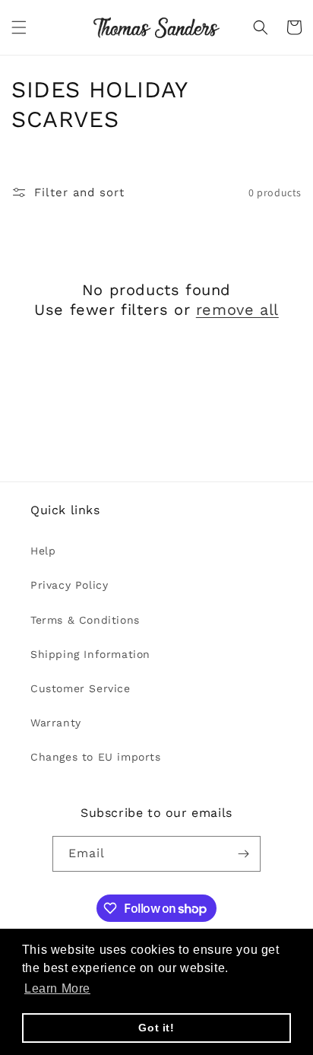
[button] (19, 27)
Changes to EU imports (95, 757)
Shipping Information (90, 654)
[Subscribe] (243, 854)
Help (42, 551)
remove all (237, 309)
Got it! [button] (156, 1028)
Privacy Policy (69, 585)
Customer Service (80, 688)
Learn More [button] (57, 988)
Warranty (55, 723)
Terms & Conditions (85, 620)
